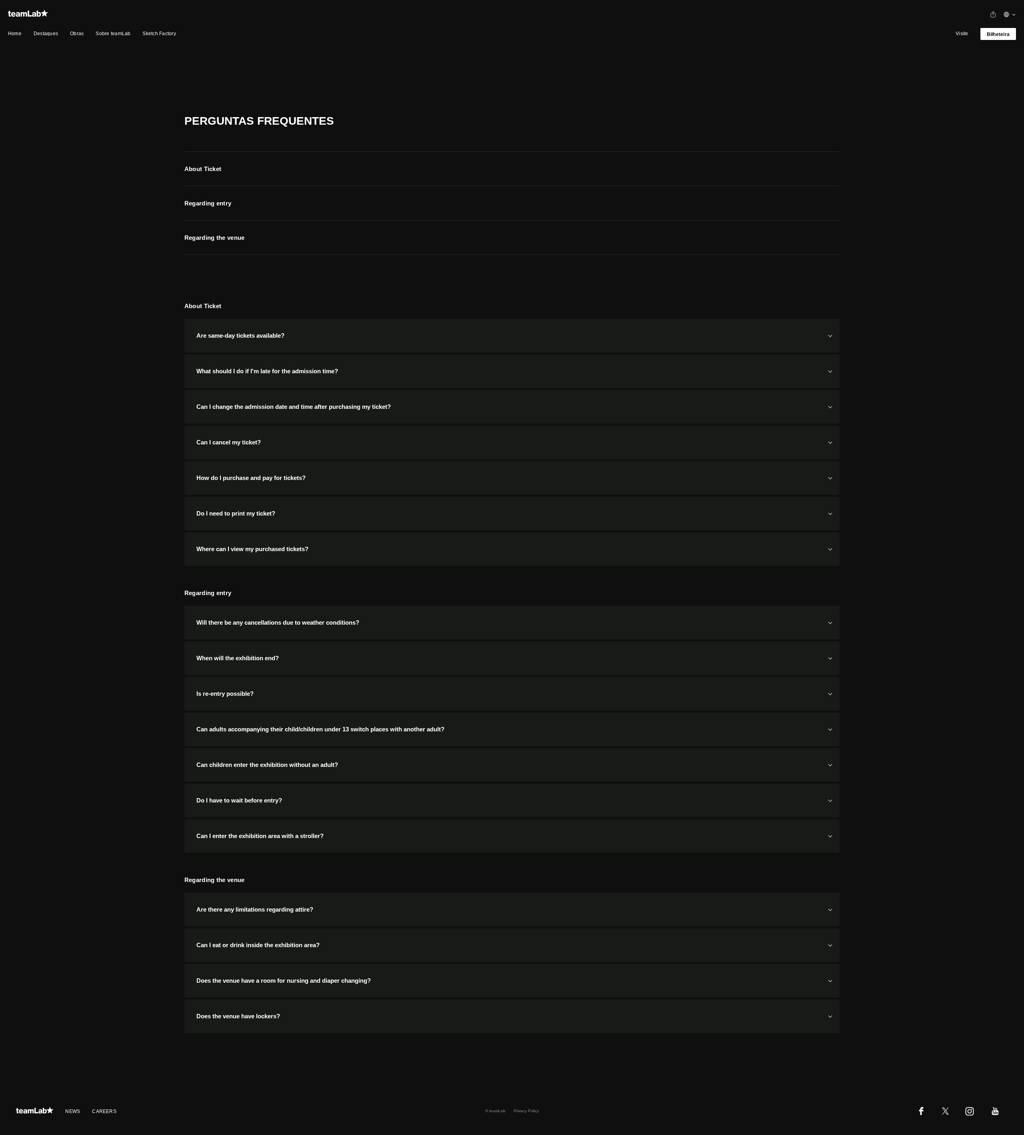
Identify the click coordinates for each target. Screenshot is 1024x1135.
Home (15, 33)
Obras (77, 33)
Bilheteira (998, 34)
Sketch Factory (159, 33)
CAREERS (104, 1111)
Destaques (46, 33)
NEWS (72, 1111)
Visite (962, 33)
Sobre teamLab (113, 33)
